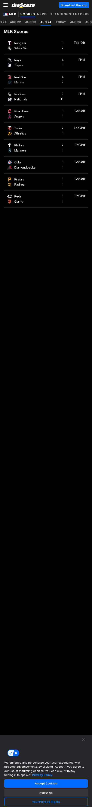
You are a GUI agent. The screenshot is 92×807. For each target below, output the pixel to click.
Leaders (81, 14)
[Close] (83, 739)
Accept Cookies (46, 783)
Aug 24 (45, 22)
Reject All (46, 792)
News (42, 14)
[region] (46, 771)
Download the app (74, 5)
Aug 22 (15, 22)
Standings (60, 14)
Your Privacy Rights (46, 801)
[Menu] (5, 5)
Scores (27, 14)
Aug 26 (75, 22)
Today (61, 22)
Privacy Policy (42, 775)
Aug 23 (30, 22)
